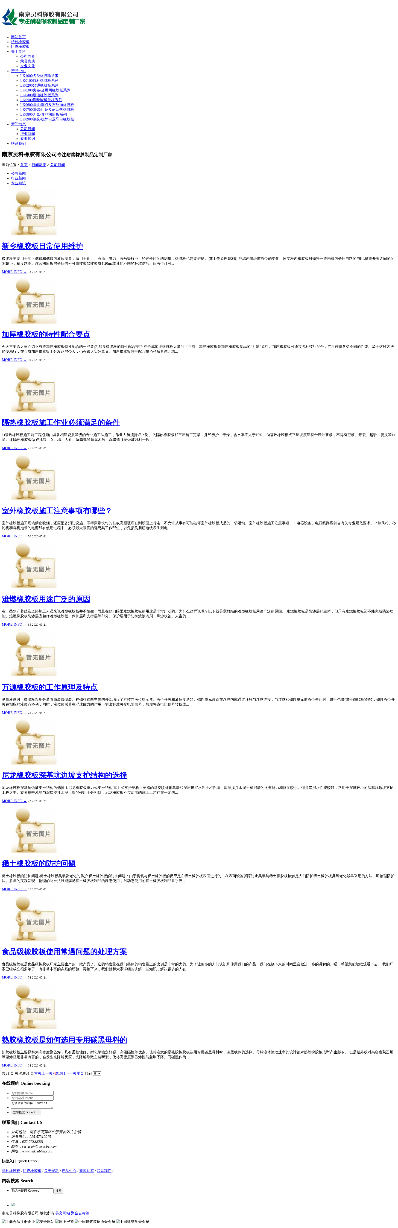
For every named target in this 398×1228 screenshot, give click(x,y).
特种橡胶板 (20, 42)
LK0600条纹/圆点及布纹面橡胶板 (47, 105)
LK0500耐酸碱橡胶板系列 (41, 100)
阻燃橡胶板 (20, 47)
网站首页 (18, 37)
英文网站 (62, 1213)
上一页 (47, 1073)
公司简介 (27, 56)
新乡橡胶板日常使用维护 (42, 246)
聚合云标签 (80, 1213)
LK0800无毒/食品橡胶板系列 (43, 114)
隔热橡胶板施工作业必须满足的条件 (61, 422)
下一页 (70, 1073)
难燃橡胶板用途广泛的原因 (46, 599)
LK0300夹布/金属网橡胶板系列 (45, 90)
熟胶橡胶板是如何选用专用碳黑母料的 (64, 1040)
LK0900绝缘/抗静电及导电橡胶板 (47, 119)
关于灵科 (18, 51)
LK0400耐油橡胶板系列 (39, 95)
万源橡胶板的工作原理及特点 (50, 687)
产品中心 (18, 71)
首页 (24, 165)
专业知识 (27, 139)
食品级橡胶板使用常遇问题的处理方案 (64, 951)
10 (60, 1073)
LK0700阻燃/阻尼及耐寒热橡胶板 (47, 109)
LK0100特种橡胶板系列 (39, 80)
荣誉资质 (27, 61)
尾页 (80, 1073)
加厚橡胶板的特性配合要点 (46, 334)
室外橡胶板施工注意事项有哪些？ (57, 511)
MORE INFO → (14, 272)
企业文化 (27, 66)
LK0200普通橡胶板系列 (39, 85)
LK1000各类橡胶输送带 (39, 76)
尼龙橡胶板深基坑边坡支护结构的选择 (64, 775)
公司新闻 (27, 129)
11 (63, 1073)
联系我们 (18, 143)
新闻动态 (18, 124)
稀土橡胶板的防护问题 (39, 863)
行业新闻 (27, 134)
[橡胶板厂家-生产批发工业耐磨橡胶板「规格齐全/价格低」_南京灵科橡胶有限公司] (46, 25)
